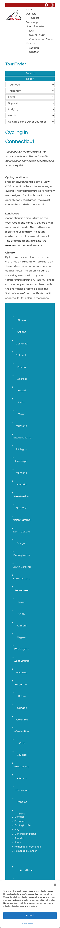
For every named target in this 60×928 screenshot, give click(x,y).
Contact (34, 52)
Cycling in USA (37, 35)
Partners (19, 821)
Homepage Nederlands (27, 847)
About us (31, 43)
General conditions (25, 834)
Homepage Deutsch (25, 851)
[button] (55, 884)
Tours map (32, 22)
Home (29, 9)
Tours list (34, 18)
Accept (30, 915)
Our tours (31, 14)
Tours (17, 842)
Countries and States (41, 39)
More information (35, 26)
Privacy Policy (28, 923)
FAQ (31, 31)
